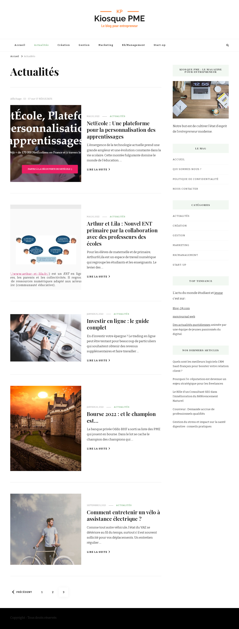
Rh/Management (133, 45)
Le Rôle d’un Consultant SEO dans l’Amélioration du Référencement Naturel (195, 396)
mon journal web (184, 316)
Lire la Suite (97, 169)
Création (64, 45)
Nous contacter (185, 188)
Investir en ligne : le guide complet (118, 324)
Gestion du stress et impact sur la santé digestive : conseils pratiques (199, 424)
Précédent (24, 592)
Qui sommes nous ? (187, 169)
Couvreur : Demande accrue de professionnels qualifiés (194, 411)
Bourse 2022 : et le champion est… (121, 417)
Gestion (84, 45)
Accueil (19, 45)
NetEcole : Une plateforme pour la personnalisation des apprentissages (121, 129)
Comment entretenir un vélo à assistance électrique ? (123, 515)
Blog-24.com (181, 308)
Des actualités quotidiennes (191, 324)
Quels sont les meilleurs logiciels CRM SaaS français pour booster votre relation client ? (201, 366)
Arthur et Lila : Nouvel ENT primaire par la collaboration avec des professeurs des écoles (122, 233)
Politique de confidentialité (195, 179)
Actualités (41, 45)
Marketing (105, 45)
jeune (218, 293)
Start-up (160, 45)
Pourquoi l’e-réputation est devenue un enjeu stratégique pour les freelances (199, 381)
